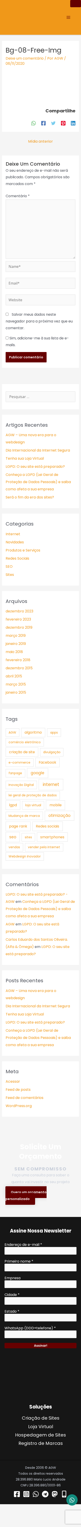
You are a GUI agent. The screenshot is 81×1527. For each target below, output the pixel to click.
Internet (13, 534)
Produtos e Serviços (23, 550)
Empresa (12, 1278)
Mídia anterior (40, 141)
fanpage (15, 773)
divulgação (52, 752)
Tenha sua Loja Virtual (25, 458)
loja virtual (33, 805)
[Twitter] (53, 123)
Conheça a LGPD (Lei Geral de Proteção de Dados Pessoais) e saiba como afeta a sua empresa (38, 482)
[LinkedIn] (73, 123)
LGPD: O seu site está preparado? (35, 466)
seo (12, 837)
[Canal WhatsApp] (35, 1494)
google (37, 773)
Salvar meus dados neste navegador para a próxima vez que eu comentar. (39, 321)
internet (51, 784)
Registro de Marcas (40, 1443)
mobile (56, 805)
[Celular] (64, 1494)
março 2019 (16, 635)
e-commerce (19, 762)
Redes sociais (47, 826)
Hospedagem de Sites (40, 1435)
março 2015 (16, 684)
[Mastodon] (54, 1494)
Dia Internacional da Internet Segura (38, 450)
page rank (18, 826)
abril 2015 (14, 676)
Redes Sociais (17, 558)
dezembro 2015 (19, 668)
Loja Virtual (40, 1426)
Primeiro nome (18, 1261)
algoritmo (33, 732)
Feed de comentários (24, 1097)
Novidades (15, 542)
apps (54, 732)
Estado (11, 1311)
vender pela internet (44, 847)
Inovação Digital (21, 785)
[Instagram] (26, 1494)
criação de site (22, 752)
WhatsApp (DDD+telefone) (30, 1328)
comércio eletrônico (25, 742)
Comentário (18, 196)
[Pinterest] (63, 123)
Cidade (12, 1295)
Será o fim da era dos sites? (30, 497)
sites (28, 837)
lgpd (13, 805)
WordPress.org (19, 1105)
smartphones (52, 837)
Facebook (47, 762)
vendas (14, 847)
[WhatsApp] (33, 123)
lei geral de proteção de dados (33, 795)
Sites (10, 574)
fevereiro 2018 (18, 660)
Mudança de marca (24, 815)
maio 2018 (14, 651)
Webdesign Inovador (25, 856)
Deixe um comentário (25, 58)
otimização (59, 815)
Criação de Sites (40, 1418)
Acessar (13, 1081)
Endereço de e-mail (23, 1244)
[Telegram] (45, 1494)
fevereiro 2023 (18, 619)
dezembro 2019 (19, 627)
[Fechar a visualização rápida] (9, 1515)
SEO (9, 566)
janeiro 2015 (16, 692)
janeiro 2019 (16, 643)
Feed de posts (18, 1089)
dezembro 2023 (19, 611)
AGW (12, 732)
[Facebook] (43, 123)
